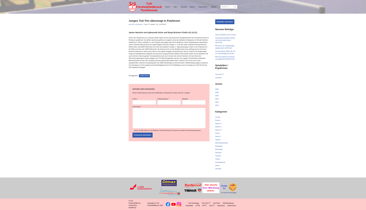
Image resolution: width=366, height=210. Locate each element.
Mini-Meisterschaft (221, 143)
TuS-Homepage (193, 203)
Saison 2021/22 (144, 75)
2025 (217, 92)
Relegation (219, 146)
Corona (217, 117)
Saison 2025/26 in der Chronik (225, 35)
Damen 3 (218, 130)
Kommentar (136, 107)
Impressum (221, 205)
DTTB (198, 205)
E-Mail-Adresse (163, 99)
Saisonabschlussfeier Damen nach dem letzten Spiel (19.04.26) (225, 40)
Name (135, 99)
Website (185, 99)
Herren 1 (218, 136)
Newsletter (189, 205)
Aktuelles (184, 7)
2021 (217, 105)
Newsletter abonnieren (225, 22)
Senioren (218, 152)
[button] (170, 6)
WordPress (132, 207)
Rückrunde (219, 149)
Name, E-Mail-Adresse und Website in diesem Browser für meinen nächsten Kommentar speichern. (167, 130)
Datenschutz (231, 205)
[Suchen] (235, 7)
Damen (217, 120)
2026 (217, 89)
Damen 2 (218, 127)
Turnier (217, 159)
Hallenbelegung (228, 203)
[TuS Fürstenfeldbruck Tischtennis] (145, 7)
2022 (217, 102)
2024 (217, 95)
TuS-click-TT (219, 74)
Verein (217, 165)
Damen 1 (218, 123)
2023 (217, 99)
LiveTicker (216, 203)
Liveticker (218, 77)
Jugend (217, 139)
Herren (217, 133)
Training (218, 156)
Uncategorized (220, 162)
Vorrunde (218, 169)
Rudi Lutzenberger (136, 24)
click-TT (212, 205)
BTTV (205, 205)
